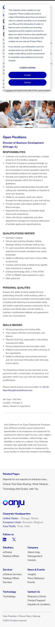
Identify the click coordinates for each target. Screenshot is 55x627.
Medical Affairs (11, 556)
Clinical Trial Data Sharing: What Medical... (26, 484)
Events (31, 582)
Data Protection (10, 616)
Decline (27, 82)
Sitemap (36, 616)
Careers (8, 90)
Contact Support (36, 600)
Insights (32, 574)
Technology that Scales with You (20, 489)
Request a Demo (37, 596)
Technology (9, 596)
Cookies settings (27, 67)
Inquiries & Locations (39, 604)
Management (35, 556)
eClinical (7, 552)
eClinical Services (12, 574)
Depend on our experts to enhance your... (25, 479)
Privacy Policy (25, 616)
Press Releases (36, 578)
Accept (27, 75)
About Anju (34, 552)
